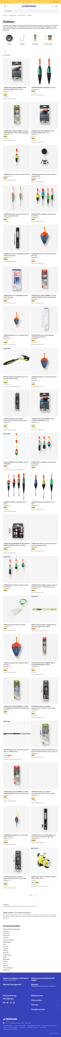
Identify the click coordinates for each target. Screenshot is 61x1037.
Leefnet (5, 963)
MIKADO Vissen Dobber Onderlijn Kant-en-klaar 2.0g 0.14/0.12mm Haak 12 (44, 625)
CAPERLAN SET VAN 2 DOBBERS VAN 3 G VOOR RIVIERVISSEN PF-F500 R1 (43, 663)
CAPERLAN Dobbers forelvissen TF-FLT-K (43, 87)
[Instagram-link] (11, 1002)
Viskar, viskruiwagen (8, 940)
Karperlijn (5, 950)
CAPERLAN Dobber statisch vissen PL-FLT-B (16, 174)
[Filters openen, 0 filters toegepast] (5, 51)
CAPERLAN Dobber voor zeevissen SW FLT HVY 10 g (16, 336)
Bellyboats (6, 952)
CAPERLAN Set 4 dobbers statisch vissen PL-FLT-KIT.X (43, 215)
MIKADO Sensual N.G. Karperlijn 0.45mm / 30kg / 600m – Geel (44, 877)
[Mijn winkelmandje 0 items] (56, 6)
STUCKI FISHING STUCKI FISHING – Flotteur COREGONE (16, 463)
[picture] (16, 71)
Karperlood (6, 933)
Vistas (4, 944)
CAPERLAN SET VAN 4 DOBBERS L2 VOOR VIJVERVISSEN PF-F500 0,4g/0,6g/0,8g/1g (16, 131)
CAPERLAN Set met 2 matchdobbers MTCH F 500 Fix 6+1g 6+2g (17, 254)
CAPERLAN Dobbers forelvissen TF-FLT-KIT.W (15, 503)
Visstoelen (6, 937)
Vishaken (22, 44)
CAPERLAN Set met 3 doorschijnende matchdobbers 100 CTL (42, 336)
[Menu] (5, 6)
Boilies (4, 957)
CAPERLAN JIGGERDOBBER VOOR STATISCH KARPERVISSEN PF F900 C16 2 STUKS (17, 544)
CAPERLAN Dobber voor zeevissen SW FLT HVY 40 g (16, 663)
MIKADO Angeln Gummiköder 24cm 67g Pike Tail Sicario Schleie (16, 377)
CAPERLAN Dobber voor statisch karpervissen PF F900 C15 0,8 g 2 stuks (15, 419)
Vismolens (6, 946)
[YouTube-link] (7, 1002)
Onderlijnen (35, 44)
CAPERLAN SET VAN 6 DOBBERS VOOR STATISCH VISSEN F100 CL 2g (42, 419)
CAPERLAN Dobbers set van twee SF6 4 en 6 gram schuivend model (16, 215)
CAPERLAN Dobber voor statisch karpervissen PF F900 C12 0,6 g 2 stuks (43, 792)
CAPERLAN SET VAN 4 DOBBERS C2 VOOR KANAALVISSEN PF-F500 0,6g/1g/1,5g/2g (43, 296)
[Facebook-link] (4, 1002)
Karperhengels (7, 955)
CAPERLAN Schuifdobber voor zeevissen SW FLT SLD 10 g (16, 836)
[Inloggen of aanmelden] (52, 6)
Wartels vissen (48, 44)
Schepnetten (6, 935)
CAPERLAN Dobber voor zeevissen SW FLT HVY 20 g (44, 254)
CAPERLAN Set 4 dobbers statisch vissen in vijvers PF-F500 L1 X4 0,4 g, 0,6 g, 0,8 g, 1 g (44, 750)
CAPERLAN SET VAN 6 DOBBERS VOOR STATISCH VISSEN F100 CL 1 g (42, 131)
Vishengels (6, 931)
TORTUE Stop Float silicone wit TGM (14, 624)
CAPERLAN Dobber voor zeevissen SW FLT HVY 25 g (44, 377)
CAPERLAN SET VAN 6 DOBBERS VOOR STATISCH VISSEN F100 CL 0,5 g (15, 88)
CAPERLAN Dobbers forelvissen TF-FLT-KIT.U (43, 503)
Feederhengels (7, 942)
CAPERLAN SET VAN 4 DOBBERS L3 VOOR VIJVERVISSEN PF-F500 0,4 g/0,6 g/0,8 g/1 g (17, 707)
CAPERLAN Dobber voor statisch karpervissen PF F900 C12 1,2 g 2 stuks (15, 877)
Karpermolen (6, 970)
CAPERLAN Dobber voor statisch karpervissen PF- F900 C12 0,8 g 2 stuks (43, 707)
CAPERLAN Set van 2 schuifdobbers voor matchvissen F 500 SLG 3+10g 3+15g (43, 836)
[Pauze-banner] (54, 2)
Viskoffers (6, 965)
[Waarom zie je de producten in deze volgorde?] (3, 55)
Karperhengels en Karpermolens (11, 929)
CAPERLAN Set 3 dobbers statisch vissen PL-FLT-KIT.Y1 (16, 586)
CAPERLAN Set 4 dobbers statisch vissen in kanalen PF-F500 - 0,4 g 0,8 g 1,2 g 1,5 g (44, 586)
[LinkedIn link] (14, 1002)
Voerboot (5, 961)
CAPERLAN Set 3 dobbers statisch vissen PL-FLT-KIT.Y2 (43, 463)
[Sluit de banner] (57, 2)
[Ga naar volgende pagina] (36, 895)
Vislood (9, 44)
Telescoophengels (8, 967)
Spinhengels (6, 959)
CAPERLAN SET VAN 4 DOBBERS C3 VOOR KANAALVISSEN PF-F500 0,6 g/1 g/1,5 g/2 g (16, 792)
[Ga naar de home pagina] (29, 6)
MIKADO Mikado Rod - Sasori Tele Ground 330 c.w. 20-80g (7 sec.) (16, 750)
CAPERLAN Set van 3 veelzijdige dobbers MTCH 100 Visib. (16, 296)
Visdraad (5, 948)
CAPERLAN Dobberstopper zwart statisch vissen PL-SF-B (44, 175)
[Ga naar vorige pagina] (25, 895)
